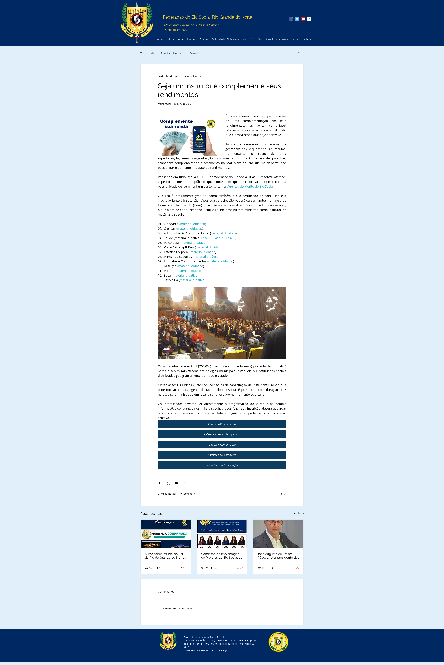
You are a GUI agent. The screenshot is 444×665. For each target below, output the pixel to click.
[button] (299, 53)
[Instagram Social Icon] (309, 19)
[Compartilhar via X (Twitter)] (168, 483)
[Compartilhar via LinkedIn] (176, 483)
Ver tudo (299, 513)
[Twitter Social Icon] (297, 19)
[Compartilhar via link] (185, 483)
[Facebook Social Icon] (291, 19)
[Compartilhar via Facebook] (159, 483)
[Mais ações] (284, 76)
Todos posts (147, 53)
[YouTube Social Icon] (303, 19)
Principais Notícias (172, 53)
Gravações (196, 53)
